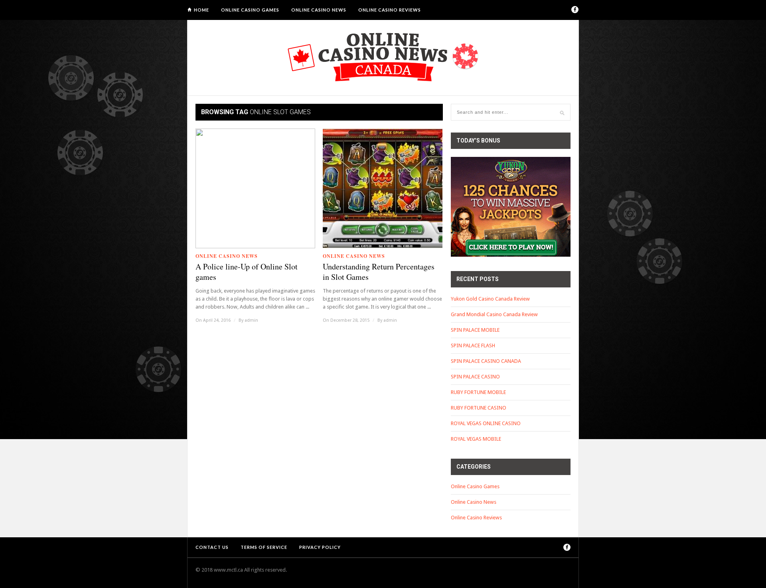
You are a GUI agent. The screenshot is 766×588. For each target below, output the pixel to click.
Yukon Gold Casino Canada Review (490, 299)
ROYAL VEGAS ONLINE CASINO (486, 423)
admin (251, 320)
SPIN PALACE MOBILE (475, 330)
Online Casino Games (250, 9)
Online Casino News (318, 9)
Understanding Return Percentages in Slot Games (378, 271)
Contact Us (212, 547)
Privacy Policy (320, 547)
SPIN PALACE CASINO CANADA (486, 361)
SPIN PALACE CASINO (475, 377)
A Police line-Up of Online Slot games (246, 271)
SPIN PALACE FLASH (473, 345)
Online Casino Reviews (389, 9)
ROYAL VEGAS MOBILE (476, 439)
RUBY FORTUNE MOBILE (478, 392)
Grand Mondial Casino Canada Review (494, 314)
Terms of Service (264, 547)
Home (201, 9)
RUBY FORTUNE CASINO (478, 408)
